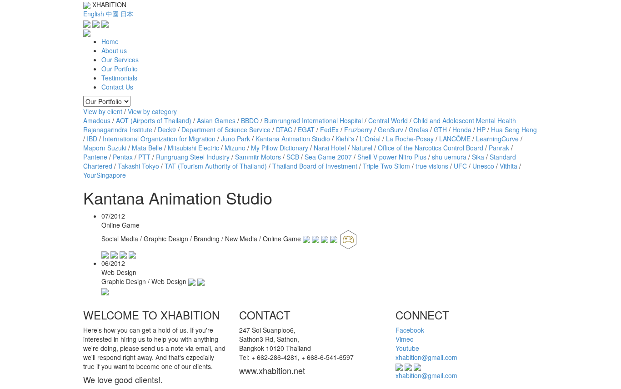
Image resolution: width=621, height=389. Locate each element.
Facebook (410, 329)
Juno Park (235, 138)
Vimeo (405, 339)
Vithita (508, 165)
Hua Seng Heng (514, 129)
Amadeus (96, 120)
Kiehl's (345, 138)
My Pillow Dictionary (279, 147)
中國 (112, 13)
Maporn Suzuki (104, 147)
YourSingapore (104, 175)
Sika (478, 156)
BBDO (250, 120)
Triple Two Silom (386, 165)
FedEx (329, 129)
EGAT (306, 129)
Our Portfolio (119, 68)
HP (481, 129)
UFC (460, 165)
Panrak (499, 147)
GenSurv (390, 129)
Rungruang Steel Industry (193, 156)
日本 (126, 13)
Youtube (407, 348)
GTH (440, 129)
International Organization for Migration (159, 138)
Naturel (361, 147)
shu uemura (449, 156)
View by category (152, 111)
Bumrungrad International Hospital (313, 120)
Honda (461, 129)
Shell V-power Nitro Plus (391, 156)
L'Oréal (370, 138)
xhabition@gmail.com (426, 357)
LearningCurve (497, 138)
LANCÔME (455, 138)
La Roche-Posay (410, 138)
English (93, 13)
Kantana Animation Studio (292, 138)
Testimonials (119, 77)
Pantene (95, 156)
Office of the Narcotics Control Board (430, 147)
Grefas (418, 129)
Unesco (483, 165)
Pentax (123, 156)
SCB (292, 156)
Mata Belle (147, 147)
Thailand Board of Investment (314, 165)
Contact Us (117, 86)
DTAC (284, 129)
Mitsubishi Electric (193, 147)
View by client (102, 111)
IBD (92, 138)
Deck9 (167, 129)
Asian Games (216, 120)
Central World (388, 120)
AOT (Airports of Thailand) (153, 120)
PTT (144, 156)
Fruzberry (358, 129)
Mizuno (235, 147)
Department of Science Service (225, 129)
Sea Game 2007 (328, 156)
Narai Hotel (330, 147)
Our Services (120, 59)
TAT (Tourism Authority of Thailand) (216, 165)
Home (110, 41)
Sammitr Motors (258, 156)
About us (114, 50)
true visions (432, 165)
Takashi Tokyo (138, 165)
